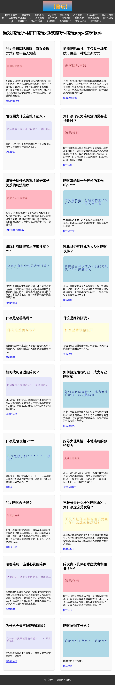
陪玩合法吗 (11, 547)
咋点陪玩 (77, 15)
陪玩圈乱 (10, 152)
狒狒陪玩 (67, 300)
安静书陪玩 (93, 18)
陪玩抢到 (67, 666)
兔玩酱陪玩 (65, 21)
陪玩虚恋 (79, 18)
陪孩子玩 (64, 15)
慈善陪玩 (10, 357)
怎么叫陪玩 (11, 414)
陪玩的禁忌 (11, 302)
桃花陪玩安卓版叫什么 (20, 18)
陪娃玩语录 (36, 21)
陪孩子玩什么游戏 (15, 230)
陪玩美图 (66, 18)
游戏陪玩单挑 (70, 98)
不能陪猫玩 (11, 661)
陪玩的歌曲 (96, 21)
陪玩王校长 (68, 549)
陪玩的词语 (80, 21)
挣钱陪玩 (67, 354)
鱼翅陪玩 (50, 21)
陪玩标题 (39, 15)
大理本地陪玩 (70, 487)
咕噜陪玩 (10, 609)
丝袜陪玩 (22, 21)
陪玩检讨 (67, 165)
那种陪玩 (26, 15)
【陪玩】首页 (10, 15)
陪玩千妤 (52, 18)
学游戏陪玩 (92, 15)
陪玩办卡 (67, 610)
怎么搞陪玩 (68, 426)
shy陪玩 (52, 15)
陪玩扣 (9, 487)
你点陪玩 (39, 18)
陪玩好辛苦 (68, 231)
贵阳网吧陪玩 (12, 101)
